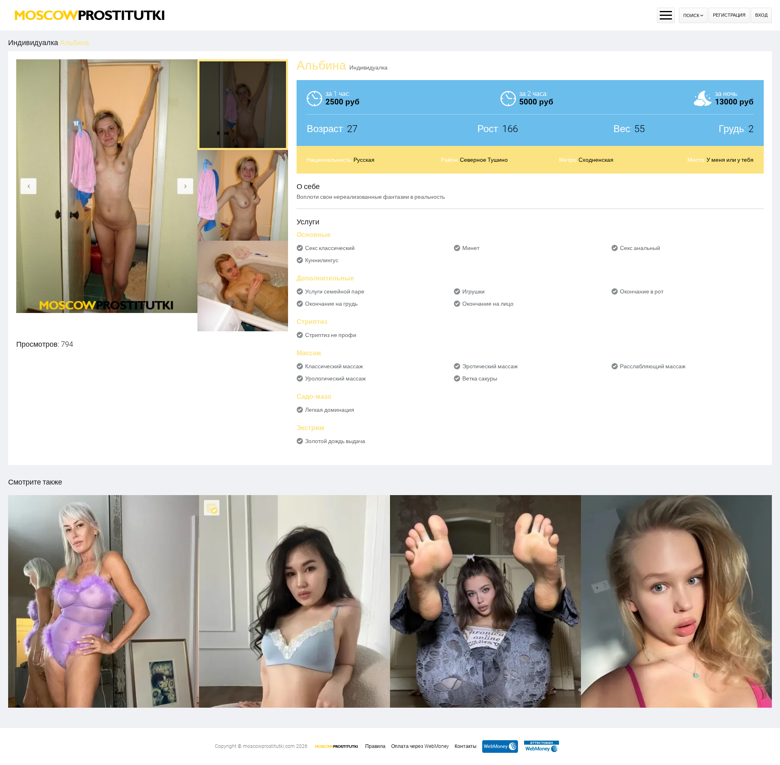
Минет (470, 248)
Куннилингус (321, 260)
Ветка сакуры (479, 378)
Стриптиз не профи (330, 335)
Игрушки (473, 291)
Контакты (466, 746)
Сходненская (595, 159)
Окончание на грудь (331, 303)
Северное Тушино (484, 159)
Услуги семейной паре (334, 291)
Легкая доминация (329, 409)
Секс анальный (640, 248)
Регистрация (729, 15)
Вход (761, 15)
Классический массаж (334, 366)
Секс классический (330, 248)
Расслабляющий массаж (652, 366)
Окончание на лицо (488, 303)
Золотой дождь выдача (335, 441)
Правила (375, 746)
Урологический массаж (335, 378)
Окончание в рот (641, 291)
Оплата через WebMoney (420, 746)
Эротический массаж (490, 366)
